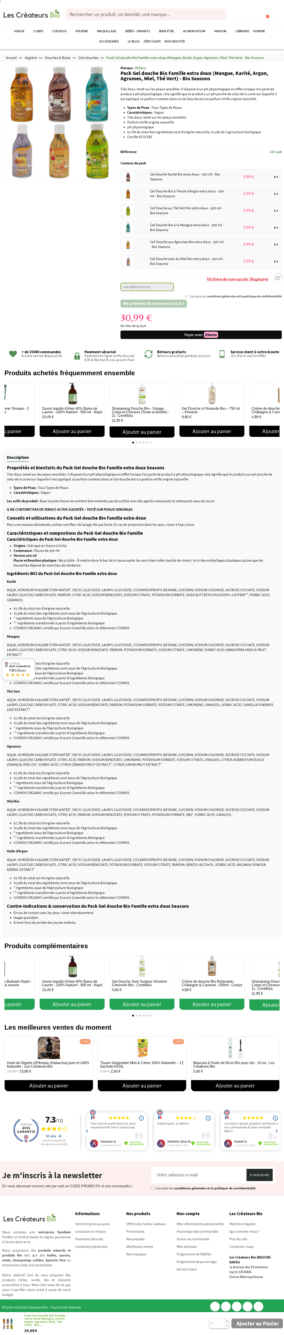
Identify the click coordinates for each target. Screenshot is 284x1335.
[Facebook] (215, 1306)
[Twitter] (226, 1306)
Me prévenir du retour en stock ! (153, 303)
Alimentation (194, 31)
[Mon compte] (248, 15)
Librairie (242, 31)
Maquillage (106, 31)
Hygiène (81, 31)
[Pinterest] (237, 1306)
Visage (19, 31)
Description (18, 457)
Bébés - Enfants (137, 31)
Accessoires (109, 41)
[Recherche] (220, 14)
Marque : (127, 68)
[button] (9, 408)
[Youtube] (258, 1306)
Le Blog (134, 41)
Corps (38, 31)
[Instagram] (247, 1306)
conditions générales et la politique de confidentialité (244, 296)
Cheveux (59, 31)
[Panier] (265, 14)
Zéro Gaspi (152, 41)
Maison (220, 31)
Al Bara (140, 68)
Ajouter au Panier (258, 1323)
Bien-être (166, 31)
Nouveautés (175, 41)
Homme (259, 31)
